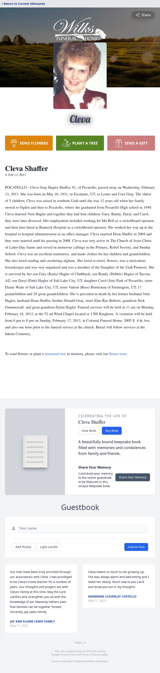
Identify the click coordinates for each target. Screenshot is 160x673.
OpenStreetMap (84, 661)
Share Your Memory (132, 477)
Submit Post (136, 547)
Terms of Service (91, 654)
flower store (118, 353)
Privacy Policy (68, 654)
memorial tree (55, 353)
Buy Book (111, 431)
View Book (89, 431)
